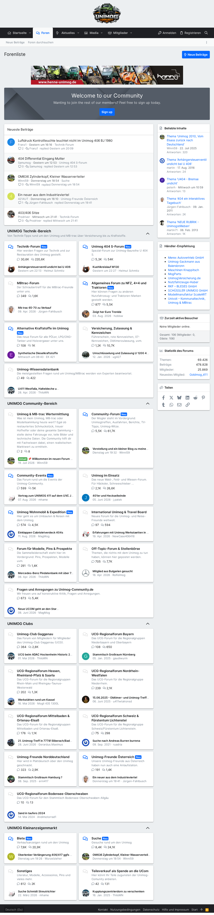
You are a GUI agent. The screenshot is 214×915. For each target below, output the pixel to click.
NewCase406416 (123, 536)
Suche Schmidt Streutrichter (36, 891)
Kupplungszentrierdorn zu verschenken (118, 891)
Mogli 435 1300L (48, 703)
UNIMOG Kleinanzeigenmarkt (32, 828)
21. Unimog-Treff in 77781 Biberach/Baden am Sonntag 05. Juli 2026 (62, 740)
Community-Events (31, 475)
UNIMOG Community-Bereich (32, 403)
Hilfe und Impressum (175, 909)
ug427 (117, 357)
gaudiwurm (120, 658)
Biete (21, 838)
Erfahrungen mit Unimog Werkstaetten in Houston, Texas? (130, 532)
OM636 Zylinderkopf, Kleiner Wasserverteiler (51, 177)
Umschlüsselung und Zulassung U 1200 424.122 (124, 353)
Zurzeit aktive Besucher (181, 318)
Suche (65, 180)
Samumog (24, 162)
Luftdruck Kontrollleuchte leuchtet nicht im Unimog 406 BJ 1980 (65, 141)
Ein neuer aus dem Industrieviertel (43, 195)
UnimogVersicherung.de (184, 302)
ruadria (117, 744)
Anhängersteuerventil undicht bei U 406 (44, 267)
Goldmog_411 (199, 374)
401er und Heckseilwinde (109, 495)
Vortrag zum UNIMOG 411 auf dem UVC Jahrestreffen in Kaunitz (59, 495)
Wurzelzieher (53, 858)
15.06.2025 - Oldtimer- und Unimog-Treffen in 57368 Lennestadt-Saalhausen (143, 697)
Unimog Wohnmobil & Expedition (41, 512)
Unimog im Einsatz (105, 475)
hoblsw (118, 315)
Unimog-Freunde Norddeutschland (43, 757)
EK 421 (50, 357)
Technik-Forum (64, 144)
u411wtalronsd (122, 701)
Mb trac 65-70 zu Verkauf (34, 307)
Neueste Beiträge (20, 129)
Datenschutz (151, 909)
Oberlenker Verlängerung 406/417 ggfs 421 (46, 854)
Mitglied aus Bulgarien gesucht (113, 571)
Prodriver (24, 216)
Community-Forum (106, 414)
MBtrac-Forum (28, 283)
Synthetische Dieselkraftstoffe (38, 353)
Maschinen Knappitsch (183, 298)
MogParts (174, 294)
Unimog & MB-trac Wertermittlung (43, 414)
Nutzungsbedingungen (125, 909)
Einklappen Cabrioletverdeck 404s (40, 532)
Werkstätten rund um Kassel (36, 699)
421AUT (23, 198)
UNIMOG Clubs (20, 624)
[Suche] (206, 33)
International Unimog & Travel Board (119, 512)
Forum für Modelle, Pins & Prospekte (44, 549)
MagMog (44, 536)
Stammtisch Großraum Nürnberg (114, 654)
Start (194, 909)
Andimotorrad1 (46, 817)
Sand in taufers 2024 (31, 813)
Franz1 (22, 144)
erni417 (43, 781)
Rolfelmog (118, 575)
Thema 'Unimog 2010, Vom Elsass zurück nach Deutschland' (185, 140)
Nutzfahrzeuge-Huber (183, 290)
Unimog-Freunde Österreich (79, 198)
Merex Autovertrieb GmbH (186, 282)
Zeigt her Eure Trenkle (107, 312)
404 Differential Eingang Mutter (41, 159)
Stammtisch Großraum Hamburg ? (40, 777)
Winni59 (23, 180)
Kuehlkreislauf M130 (106, 267)
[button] (30, 33)
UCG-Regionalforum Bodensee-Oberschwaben (52, 794)
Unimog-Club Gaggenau (35, 634)
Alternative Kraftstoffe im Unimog (43, 328)
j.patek (117, 499)
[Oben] (201, 909)
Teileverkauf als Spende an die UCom (120, 871)
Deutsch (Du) (14, 909)
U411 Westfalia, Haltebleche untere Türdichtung (49, 388)
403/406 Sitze (28, 213)
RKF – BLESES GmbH (182, 261)
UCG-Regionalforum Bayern (113, 634)
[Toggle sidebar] (207, 42)
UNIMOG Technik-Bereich (29, 231)
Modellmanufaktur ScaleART (187, 286)
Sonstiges (24, 871)
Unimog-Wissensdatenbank (38, 369)
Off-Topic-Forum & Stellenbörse (116, 549)
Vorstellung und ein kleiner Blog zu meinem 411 (123, 448)
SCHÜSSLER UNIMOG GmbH (188, 257)
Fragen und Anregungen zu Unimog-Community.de (55, 589)
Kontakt (103, 909)
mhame (43, 499)
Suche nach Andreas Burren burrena (116, 740)
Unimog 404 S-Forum (73, 162)
